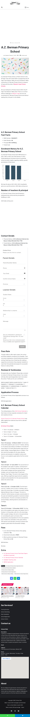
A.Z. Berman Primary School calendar (9, 567)
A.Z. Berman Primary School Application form (14, 565)
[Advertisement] (15, 26)
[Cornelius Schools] (22, 591)
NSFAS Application (8, 562)
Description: (4, 631)
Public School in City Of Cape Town (21, 573)
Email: (2, 645)
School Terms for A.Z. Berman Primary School (13, 418)
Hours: (2, 651)
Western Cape (16, 93)
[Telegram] (18, 578)
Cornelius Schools (20, 596)
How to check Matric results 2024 (15, 705)
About (22, 707)
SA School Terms (5, 426)
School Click (4, 629)
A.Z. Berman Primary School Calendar (13, 557)
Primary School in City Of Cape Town (9, 571)
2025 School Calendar (20, 411)
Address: (3, 647)
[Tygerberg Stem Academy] (7, 591)
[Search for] (2, 7)
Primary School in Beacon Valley (8, 569)
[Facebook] (11, 578)
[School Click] (15, 3)
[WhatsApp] (15, 578)
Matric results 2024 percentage (13, 707)
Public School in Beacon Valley (7, 573)
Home (12, 42)
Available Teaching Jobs (10, 559)
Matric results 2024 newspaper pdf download (15, 702)
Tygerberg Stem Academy (7, 596)
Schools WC (17, 42)
